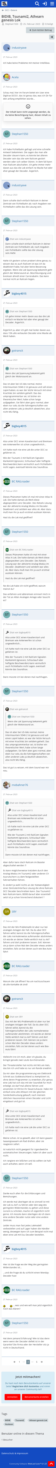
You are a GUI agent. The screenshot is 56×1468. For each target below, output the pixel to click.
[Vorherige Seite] (14, 1362)
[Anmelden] (45, 3)
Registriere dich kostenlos (25, 1386)
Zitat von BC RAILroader (21, 549)
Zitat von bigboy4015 (20, 632)
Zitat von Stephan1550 (21, 311)
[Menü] (52, 4)
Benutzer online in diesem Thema (22, 1433)
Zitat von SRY (16, 1016)
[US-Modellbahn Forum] (4, 4)
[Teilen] (52, 37)
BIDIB (7, 1420)
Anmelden (12, 1396)
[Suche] (37, 4)
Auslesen (9, 1424)
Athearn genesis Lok (38, 1420)
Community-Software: (28, 1463)
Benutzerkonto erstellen (37, 1396)
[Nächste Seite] (41, 1362)
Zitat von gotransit (19, 709)
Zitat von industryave (20, 239)
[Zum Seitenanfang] (51, 1464)
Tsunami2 (20, 1420)
